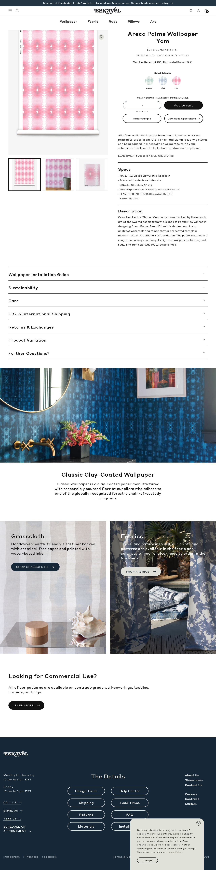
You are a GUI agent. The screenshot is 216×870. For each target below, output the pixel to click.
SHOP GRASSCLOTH (32, 567)
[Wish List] (191, 10)
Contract (192, 799)
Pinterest (30, 856)
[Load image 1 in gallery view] (24, 175)
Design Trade (86, 791)
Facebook (49, 856)
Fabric (93, 21)
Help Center (129, 791)
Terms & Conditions (128, 856)
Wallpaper (69, 21)
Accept (147, 860)
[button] (10, 10)
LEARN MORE (23, 705)
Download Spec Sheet (182, 118)
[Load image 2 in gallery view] (58, 175)
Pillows (134, 21)
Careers (191, 794)
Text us (10, 818)
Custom (191, 803)
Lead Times (130, 803)
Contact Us (193, 785)
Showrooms (194, 780)
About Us (192, 775)
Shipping (86, 803)
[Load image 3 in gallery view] (92, 175)
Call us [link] (10, 802)
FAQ (129, 814)
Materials (86, 826)
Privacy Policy (174, 852)
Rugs (113, 21)
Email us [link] (10, 810)
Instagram (11, 856)
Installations (130, 826)
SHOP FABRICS (137, 571)
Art (153, 21)
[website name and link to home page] (107, 10)
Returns (86, 814)
